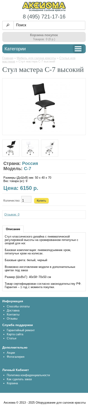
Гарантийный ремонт (21, 330)
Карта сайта (15, 334)
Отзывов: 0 (11, 214)
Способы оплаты (18, 306)
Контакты (13, 314)
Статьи (11, 338)
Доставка (13, 310)
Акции (11, 352)
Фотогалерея (15, 356)
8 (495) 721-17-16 (44, 16)
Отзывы (12, 318)
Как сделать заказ (19, 379)
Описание (13, 229)
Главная (7, 58)
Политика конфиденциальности (28, 375)
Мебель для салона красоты (36, 58)
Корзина (12, 383)
